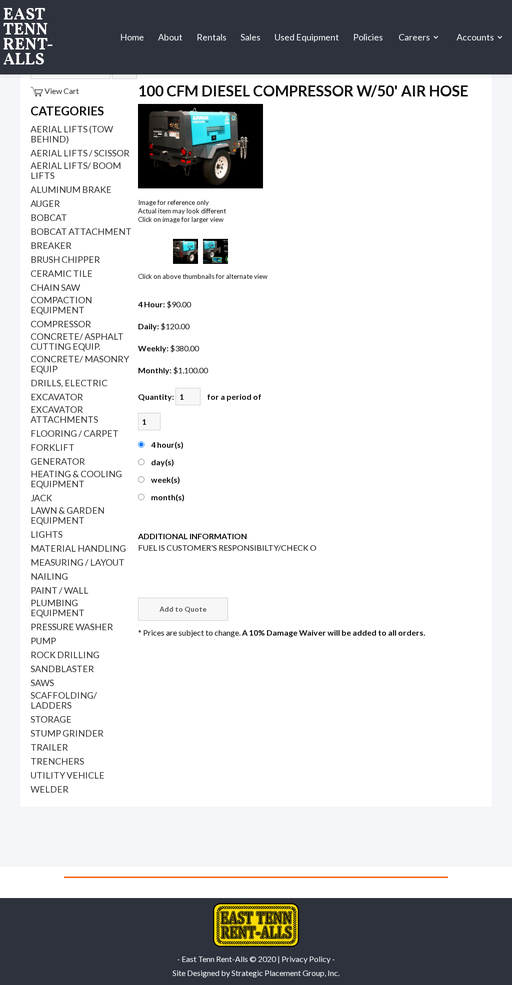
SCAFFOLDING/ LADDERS (63, 700)
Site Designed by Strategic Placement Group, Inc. (256, 973)
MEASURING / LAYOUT (77, 562)
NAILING (49, 576)
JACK (41, 498)
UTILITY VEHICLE (67, 775)
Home (132, 36)
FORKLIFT (52, 447)
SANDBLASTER (62, 669)
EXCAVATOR (56, 397)
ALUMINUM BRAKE (71, 189)
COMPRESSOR (60, 324)
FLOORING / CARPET (74, 433)
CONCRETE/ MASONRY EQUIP (79, 364)
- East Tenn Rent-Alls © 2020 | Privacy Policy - (256, 959)
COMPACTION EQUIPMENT (61, 305)
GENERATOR (57, 461)
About (170, 36)
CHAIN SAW (55, 287)
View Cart (61, 90)
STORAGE (51, 719)
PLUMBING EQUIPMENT (57, 608)
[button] (420, 37)
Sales (250, 36)
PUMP (43, 641)
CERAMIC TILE (61, 273)
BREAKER (51, 245)
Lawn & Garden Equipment (67, 515)
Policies (368, 36)
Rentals (211, 36)
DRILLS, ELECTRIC (69, 383)
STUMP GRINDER (67, 733)
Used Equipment (306, 36)
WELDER (49, 789)
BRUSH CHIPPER (65, 259)
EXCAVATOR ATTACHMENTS (64, 414)
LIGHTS (46, 534)
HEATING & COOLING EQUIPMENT (76, 479)
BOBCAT (48, 217)
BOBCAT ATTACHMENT (81, 231)
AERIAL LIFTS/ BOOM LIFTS (75, 170)
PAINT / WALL (59, 590)
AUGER (45, 203)
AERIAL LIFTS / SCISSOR (80, 153)
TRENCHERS (57, 761)
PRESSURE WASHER (71, 627)
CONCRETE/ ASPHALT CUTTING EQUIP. (77, 341)
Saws (42, 683)
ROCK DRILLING (65, 655)
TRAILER (49, 747)
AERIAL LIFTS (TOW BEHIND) (71, 134)
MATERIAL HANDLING (78, 548)
